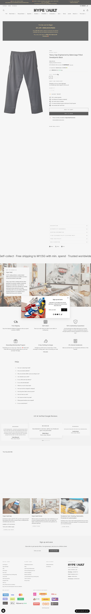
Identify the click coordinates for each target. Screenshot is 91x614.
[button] (82, 611)
